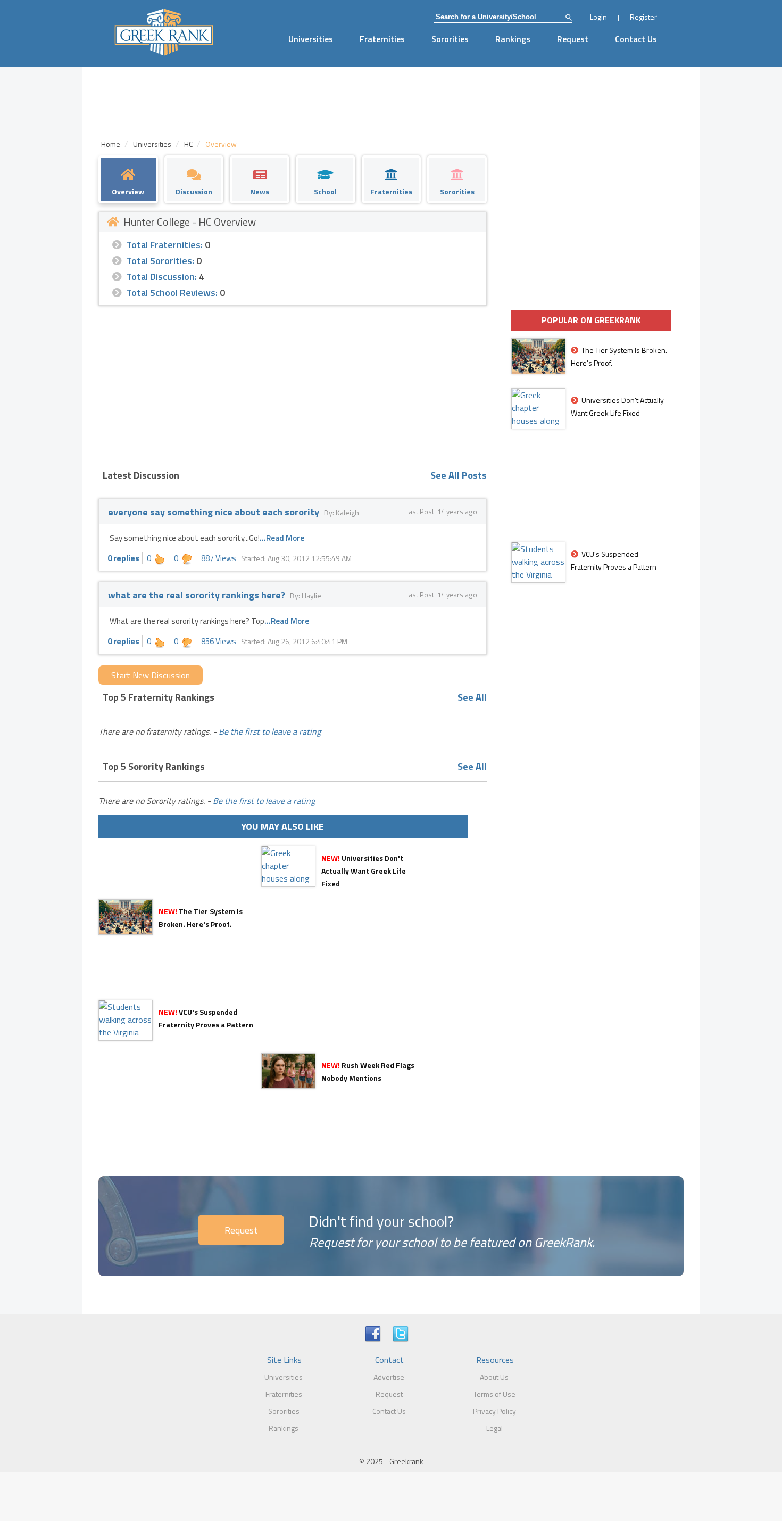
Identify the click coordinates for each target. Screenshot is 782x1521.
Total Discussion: (161, 276)
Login (598, 16)
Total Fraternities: (164, 244)
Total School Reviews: (172, 292)
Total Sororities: (160, 260)
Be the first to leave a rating (270, 731)
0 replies (123, 558)
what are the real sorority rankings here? (196, 595)
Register (643, 16)
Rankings (512, 38)
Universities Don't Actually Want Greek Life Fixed (363, 870)
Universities (310, 38)
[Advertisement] (292, 385)
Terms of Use (494, 1394)
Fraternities (382, 38)
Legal (494, 1428)
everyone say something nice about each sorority (213, 512)
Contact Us (636, 38)
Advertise (388, 1377)
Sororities (450, 38)
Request (572, 38)
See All (472, 697)
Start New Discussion (150, 675)
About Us (494, 1377)
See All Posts (458, 475)
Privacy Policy (494, 1411)
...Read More (282, 538)
